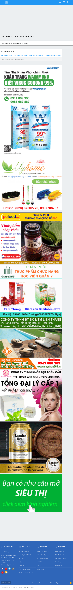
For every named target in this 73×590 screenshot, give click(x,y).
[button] (3, 2)
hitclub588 (20, 55)
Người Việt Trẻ (59, 551)
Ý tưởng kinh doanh (25, 555)
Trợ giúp (39, 565)
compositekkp (28, 55)
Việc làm (21, 562)
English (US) (6, 583)
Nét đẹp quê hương (25, 569)
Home (65, 583)
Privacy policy (54, 583)
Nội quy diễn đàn (42, 558)
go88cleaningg (56, 55)
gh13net (13, 55)
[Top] (68, 582)
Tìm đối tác (22, 558)
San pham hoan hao (61, 555)
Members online (9, 51)
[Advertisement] (36, 19)
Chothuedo (58, 565)
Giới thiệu (40, 562)
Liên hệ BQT (41, 569)
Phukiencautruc (60, 562)
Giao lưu (21, 565)
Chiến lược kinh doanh (26, 573)
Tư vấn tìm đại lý (24, 551)
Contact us (35, 583)
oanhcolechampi (6, 55)
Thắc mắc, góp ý (42, 555)
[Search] (68, 2)
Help (60, 583)
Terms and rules (44, 583)
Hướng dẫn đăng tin (43, 551)
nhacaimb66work (38, 55)
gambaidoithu (48, 55)
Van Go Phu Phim (60, 558)
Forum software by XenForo (18, 587)
